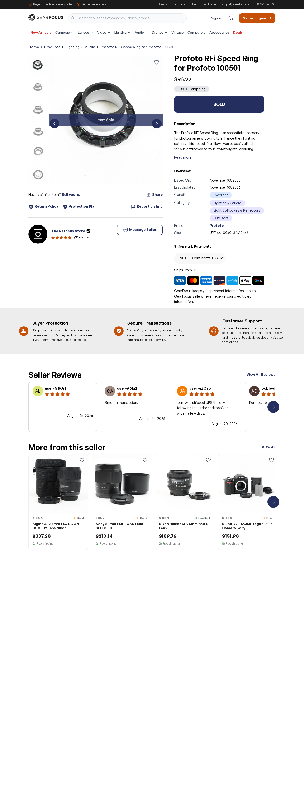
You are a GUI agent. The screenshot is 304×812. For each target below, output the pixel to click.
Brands (162, 4)
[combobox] (127, 18)
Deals (238, 32)
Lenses (83, 32)
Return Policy (46, 206)
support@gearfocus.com (236, 4)
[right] (273, 407)
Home (33, 47)
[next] (157, 123)
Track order (210, 4)
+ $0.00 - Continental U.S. (198, 258)
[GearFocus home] (45, 18)
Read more (183, 157)
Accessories (219, 32)
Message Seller (143, 229)
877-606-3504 (266, 4)
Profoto (217, 226)
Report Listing (150, 206)
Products (52, 47)
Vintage (177, 32)
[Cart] (231, 18)
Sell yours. (71, 194)
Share (157, 194)
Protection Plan (82, 206)
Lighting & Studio (80, 47)
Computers (196, 32)
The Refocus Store (68, 231)
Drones (157, 32)
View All (269, 447)
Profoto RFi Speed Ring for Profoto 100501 (136, 47)
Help (195, 4)
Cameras (62, 32)
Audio (139, 32)
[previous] (54, 123)
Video (101, 32)
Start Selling (179, 4)
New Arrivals (41, 32)
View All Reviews (261, 374)
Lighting (120, 32)
